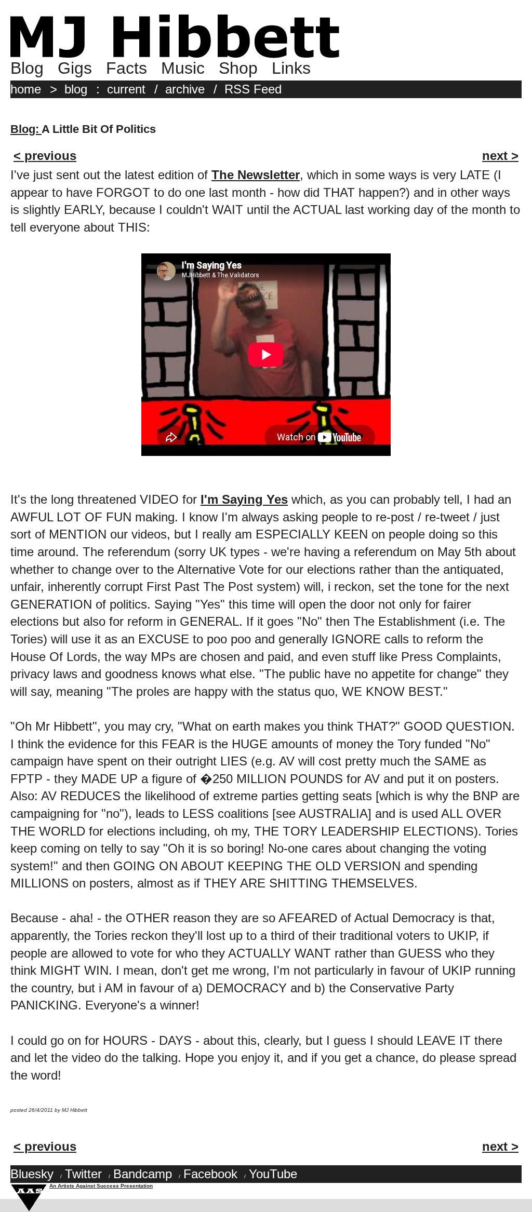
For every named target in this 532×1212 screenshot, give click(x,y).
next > (500, 156)
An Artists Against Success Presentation (101, 1186)
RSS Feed (253, 89)
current (126, 89)
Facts (126, 68)
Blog (27, 68)
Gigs (75, 68)
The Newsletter (255, 175)
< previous (45, 156)
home (25, 89)
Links (291, 68)
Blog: (26, 129)
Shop (238, 68)
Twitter (83, 1174)
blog (75, 89)
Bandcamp (142, 1174)
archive (185, 89)
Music (183, 68)
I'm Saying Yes (244, 499)
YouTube (273, 1174)
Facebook (210, 1174)
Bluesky (32, 1174)
